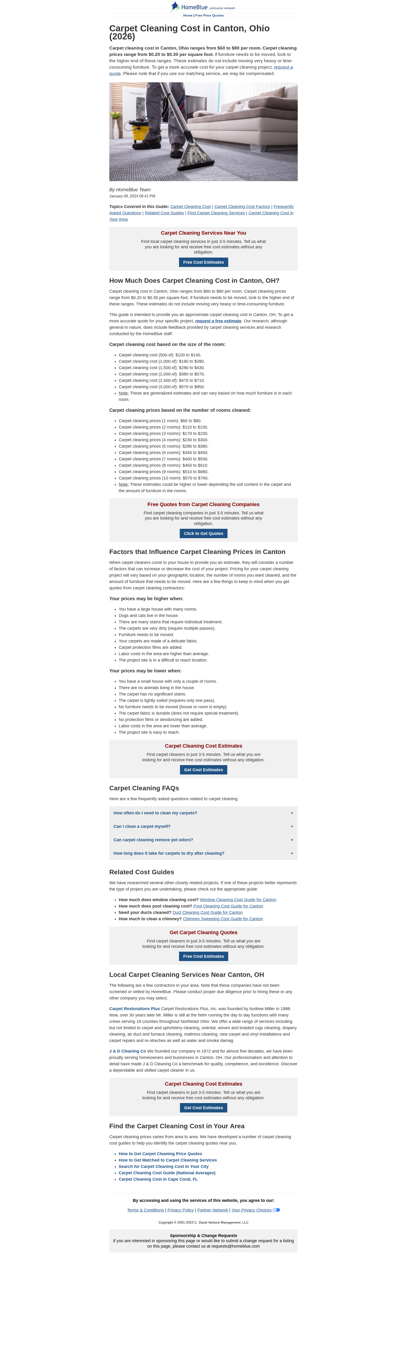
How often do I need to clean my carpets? (155, 813)
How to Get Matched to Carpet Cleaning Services (168, 1160)
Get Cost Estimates (203, 769)
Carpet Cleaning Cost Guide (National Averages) (167, 1172)
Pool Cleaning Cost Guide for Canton (228, 906)
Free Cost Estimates (203, 262)
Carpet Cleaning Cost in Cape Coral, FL (158, 1179)
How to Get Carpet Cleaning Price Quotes (160, 1153)
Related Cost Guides (164, 213)
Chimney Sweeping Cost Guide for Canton (223, 918)
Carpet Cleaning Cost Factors (242, 206)
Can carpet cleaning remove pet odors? (153, 839)
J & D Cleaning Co (127, 1051)
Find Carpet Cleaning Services (216, 213)
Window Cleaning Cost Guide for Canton (238, 899)
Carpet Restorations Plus (134, 1008)
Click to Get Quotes (203, 533)
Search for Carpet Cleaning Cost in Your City (164, 1166)
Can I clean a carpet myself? (142, 826)
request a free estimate (218, 321)
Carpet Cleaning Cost (190, 206)
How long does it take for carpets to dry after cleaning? (169, 853)
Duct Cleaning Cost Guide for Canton (208, 912)
